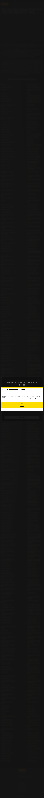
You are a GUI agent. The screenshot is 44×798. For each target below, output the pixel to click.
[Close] (42, 389)
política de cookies (33, 398)
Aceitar (22, 406)
